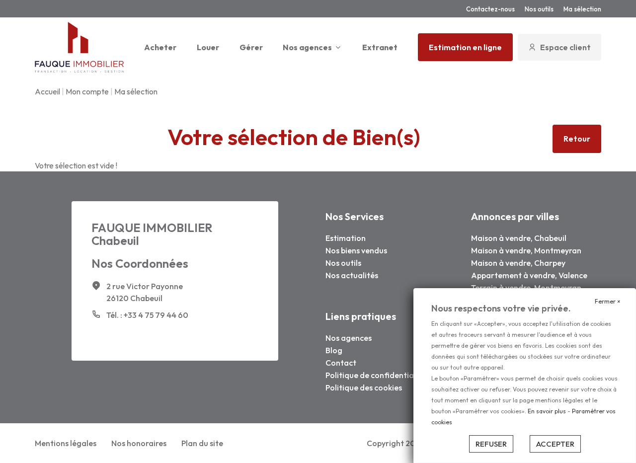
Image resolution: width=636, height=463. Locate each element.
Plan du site (202, 443)
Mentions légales (65, 443)
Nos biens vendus (356, 250)
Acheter (160, 47)
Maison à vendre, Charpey (518, 263)
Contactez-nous (490, 9)
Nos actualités (351, 275)
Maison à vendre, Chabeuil (518, 238)
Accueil (47, 91)
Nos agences (307, 47)
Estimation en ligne (465, 47)
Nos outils (539, 9)
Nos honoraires (138, 443)
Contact (340, 363)
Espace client (565, 47)
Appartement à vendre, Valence (529, 275)
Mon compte (87, 91)
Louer (208, 47)
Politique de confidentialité (375, 375)
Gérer (251, 47)
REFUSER (491, 444)
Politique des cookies (363, 387)
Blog (333, 350)
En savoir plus (547, 411)
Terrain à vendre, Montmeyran (526, 288)
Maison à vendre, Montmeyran (526, 250)
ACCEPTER (555, 444)
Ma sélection (582, 9)
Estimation (345, 238)
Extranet (380, 47)
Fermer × (608, 301)
